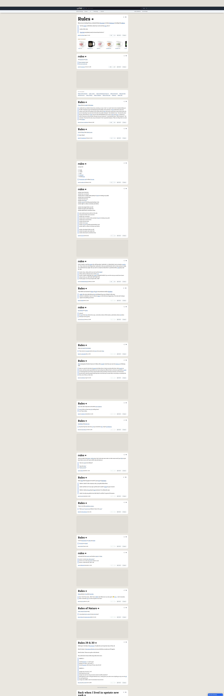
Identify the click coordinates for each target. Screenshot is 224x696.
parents (124, 264)
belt (113, 109)
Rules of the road (106, 95)
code (101, 509)
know (83, 176)
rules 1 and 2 (92, 93)
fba (86, 315)
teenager (84, 662)
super (79, 611)
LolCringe (82, 35)
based (85, 611)
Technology (95, 11)
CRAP (95, 275)
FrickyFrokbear (83, 429)
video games (91, 559)
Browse (86, 11)
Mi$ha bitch (83, 565)
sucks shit (85, 64)
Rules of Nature (97, 95)
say (78, 310)
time (113, 114)
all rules (81, 310)
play (87, 559)
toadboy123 (83, 182)
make (84, 26)
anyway (92, 506)
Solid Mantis (83, 377)
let (92, 426)
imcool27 (82, 235)
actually (87, 351)
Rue (79, 406)
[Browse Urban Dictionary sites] (80, 8)
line (82, 481)
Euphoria (100, 406)
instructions (84, 540)
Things (79, 105)
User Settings (145, 11)
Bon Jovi (81, 64)
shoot (105, 487)
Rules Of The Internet (82, 93)
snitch (81, 294)
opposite (82, 59)
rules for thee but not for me (102, 93)
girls (91, 409)
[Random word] (141, 8)
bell (104, 111)
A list (79, 132)
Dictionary (111, 23)
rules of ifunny (89, 95)
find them (103, 481)
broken (91, 105)
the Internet (91, 646)
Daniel (80, 409)
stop (99, 296)
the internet (88, 649)
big (95, 614)
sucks (86, 59)
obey (101, 556)
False (79, 594)
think (122, 458)
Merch (125, 35)
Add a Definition (137, 11)
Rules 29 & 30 (80, 682)
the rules (102, 23)
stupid (86, 543)
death (97, 195)
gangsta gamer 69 (88, 617)
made (86, 105)
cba (81, 315)
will (126, 676)
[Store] (144, 8)
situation (110, 291)
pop (86, 200)
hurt (95, 490)
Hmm (115, 597)
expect (96, 556)
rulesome (114, 95)
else (102, 426)
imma (95, 351)
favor (92, 291)
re (94, 294)
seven (82, 202)
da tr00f (85, 682)
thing (103, 351)
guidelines (88, 506)
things (82, 132)
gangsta (82, 611)
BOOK (101, 272)
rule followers (109, 426)
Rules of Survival (114, 93)
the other (91, 594)
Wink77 (82, 546)
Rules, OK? (120, 95)
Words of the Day (79, 11)
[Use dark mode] (146, 8)
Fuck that (82, 32)
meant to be (85, 348)
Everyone (81, 175)
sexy (106, 26)
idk (118, 267)
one (96, 291)
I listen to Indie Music (84, 122)
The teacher (81, 179)
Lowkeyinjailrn (83, 354)
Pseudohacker (83, 138)
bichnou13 (82, 319)
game (86, 310)
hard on (86, 614)
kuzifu (82, 496)
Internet (102, 11)
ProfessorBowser (84, 511)
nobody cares (89, 132)
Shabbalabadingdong (84, 281)
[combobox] (113, 8)
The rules (81, 543)
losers (86, 424)
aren (83, 509)
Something (80, 424)
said (85, 179)
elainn (82, 470)
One (86, 594)
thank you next (83, 467)
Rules (79, 35)
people (90, 264)
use (88, 424)
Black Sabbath (82, 62)
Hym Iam (82, 601)
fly (120, 315)
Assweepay (83, 67)
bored (94, 540)
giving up (118, 364)
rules (79, 67)
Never (79, 364)
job (99, 481)
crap (98, 273)
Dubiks (82, 300)
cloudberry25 (83, 414)
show (96, 406)
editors (123, 23)
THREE (96, 597)
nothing (92, 458)
